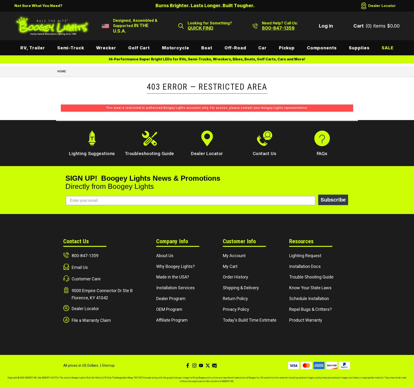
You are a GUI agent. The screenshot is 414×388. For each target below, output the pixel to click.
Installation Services (175, 287)
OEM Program (169, 309)
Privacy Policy (236, 309)
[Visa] (293, 365)
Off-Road (235, 47)
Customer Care (86, 278)
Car (262, 47)
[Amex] (319, 365)
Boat (206, 47)
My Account (234, 255)
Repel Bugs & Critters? (310, 309)
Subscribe (333, 200)
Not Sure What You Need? (38, 6)
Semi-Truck (70, 47)
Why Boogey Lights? (175, 266)
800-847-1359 (85, 255)
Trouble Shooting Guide (311, 276)
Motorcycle (175, 47)
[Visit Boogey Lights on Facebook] (187, 365)
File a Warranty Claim (91, 320)
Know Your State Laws (310, 287)
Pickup (287, 47)
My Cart (230, 266)
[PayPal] (344, 365)
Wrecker (106, 47)
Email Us (80, 267)
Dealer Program (170, 298)
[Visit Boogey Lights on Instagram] (194, 365)
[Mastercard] (306, 365)
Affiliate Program (172, 320)
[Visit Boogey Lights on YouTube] (201, 365)
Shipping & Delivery (241, 287)
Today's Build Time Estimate (249, 320)
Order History (235, 276)
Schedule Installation (309, 298)
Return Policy (235, 298)
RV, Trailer (32, 47)
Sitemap (108, 365)
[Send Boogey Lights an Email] (214, 365)
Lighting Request (305, 255)
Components (322, 47)
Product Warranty (305, 320)
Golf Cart (139, 47)
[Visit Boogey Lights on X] (207, 365)
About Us (164, 255)
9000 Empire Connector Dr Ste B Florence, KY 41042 (102, 294)
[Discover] (332, 365)
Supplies (359, 47)
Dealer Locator (382, 5)
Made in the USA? (172, 276)
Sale (388, 47)
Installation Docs (305, 266)
